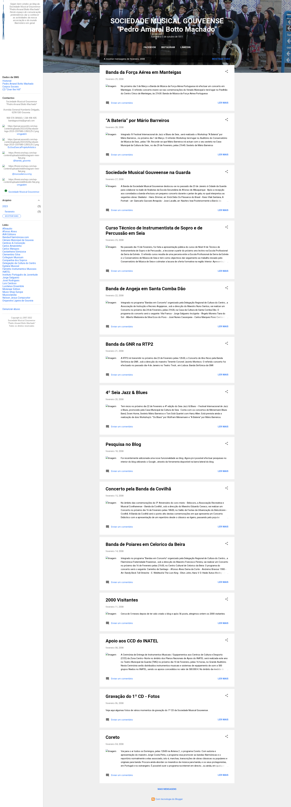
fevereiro (10, 211)
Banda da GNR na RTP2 (129, 344)
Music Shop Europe (12, 292)
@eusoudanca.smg (22, 174)
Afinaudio (7, 228)
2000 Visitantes (122, 600)
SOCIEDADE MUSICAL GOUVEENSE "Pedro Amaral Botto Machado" (167, 25)
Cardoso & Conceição (13, 243)
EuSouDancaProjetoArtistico (22, 147)
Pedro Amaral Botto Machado (17, 83)
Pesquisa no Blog (123, 444)
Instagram (168, 47)
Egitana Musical (10, 266)
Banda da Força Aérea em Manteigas (143, 72)
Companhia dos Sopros (14, 260)
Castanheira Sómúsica (14, 251)
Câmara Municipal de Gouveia (17, 240)
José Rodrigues (10, 280)
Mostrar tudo (221, 59)
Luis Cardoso (9, 283)
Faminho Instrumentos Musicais (19, 268)
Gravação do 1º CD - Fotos (133, 696)
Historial (6, 80)
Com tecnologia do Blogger (169, 799)
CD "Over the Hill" (11, 89)
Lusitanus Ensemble (13, 286)
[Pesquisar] (232, 8)
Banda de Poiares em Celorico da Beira (145, 544)
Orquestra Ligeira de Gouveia (17, 300)
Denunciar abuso (11, 309)
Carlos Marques (10, 248)
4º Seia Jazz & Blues (126, 392)
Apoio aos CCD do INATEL (132, 640)
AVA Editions (9, 234)
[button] (226, 72)
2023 (5, 206)
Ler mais (223, 102)
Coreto (113, 737)
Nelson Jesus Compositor (16, 297)
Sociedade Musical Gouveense (23, 191)
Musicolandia (9, 294)
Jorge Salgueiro (10, 277)
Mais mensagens (167, 789)
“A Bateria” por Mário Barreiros (137, 120)
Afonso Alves (9, 231)
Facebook (150, 47)
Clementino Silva (11, 254)
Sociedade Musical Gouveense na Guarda (148, 172)
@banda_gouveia (21, 160)
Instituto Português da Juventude (20, 274)
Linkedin (185, 47)
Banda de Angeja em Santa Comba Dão (146, 288)
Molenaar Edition (11, 289)
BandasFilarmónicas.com (15, 237)
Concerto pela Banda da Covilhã (138, 488)
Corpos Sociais (10, 86)
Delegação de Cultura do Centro (19, 263)
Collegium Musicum (12, 257)
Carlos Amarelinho (12, 245)
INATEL (6, 271)
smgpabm (22, 134)
